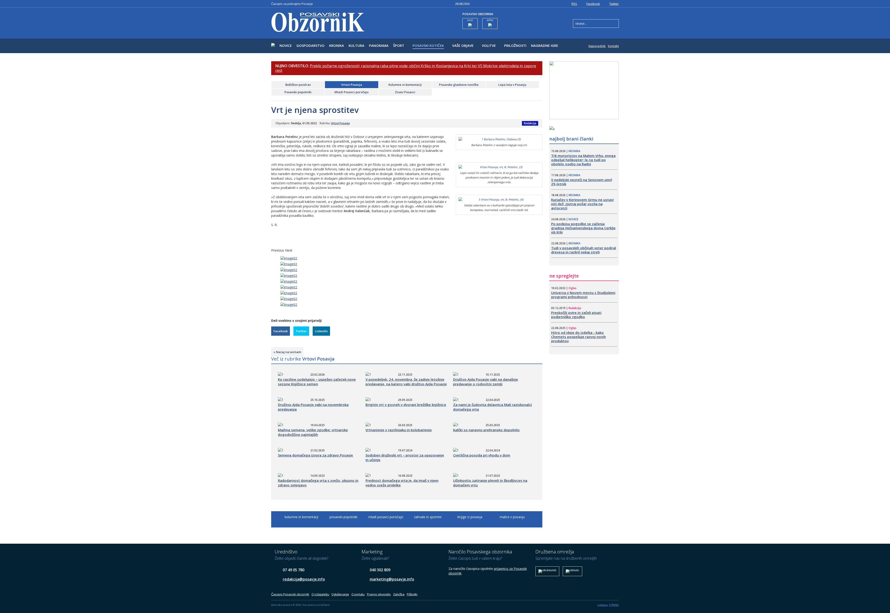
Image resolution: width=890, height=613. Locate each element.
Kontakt (613, 46)
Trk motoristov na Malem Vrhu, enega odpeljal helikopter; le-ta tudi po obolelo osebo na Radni (583, 159)
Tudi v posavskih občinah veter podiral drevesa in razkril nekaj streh (583, 250)
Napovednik (597, 46)
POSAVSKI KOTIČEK (428, 45)
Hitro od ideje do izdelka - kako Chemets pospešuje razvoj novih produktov (578, 336)
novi (470, 20)
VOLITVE (489, 45)
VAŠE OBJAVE (463, 45)
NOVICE (286, 45)
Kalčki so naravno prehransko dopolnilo (486, 430)
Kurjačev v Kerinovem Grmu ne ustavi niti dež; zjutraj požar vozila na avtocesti (582, 203)
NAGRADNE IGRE (544, 45)
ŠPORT (398, 45)
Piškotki (412, 594)
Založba (398, 594)
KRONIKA (336, 45)
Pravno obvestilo (379, 594)
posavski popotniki (343, 517)
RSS (574, 4)
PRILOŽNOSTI (515, 45)
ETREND (614, 605)
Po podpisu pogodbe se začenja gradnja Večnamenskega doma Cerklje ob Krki (583, 227)
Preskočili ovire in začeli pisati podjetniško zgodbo (576, 314)
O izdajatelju (320, 594)
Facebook (593, 4)
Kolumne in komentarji (405, 85)
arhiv (490, 20)
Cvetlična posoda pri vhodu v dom (481, 455)
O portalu (358, 594)
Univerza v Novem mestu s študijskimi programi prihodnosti (583, 294)
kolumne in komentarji (301, 517)
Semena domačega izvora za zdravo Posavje (315, 455)
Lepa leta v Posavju (512, 85)
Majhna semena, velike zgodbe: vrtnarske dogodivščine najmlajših (313, 432)
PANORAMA (378, 45)
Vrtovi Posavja (351, 85)
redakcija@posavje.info (304, 579)
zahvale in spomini (428, 517)
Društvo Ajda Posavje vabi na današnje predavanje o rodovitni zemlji (485, 381)
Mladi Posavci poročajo (351, 92)
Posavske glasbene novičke (459, 85)
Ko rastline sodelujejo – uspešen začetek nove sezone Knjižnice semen (317, 381)
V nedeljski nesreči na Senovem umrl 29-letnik (581, 181)
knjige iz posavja (470, 517)
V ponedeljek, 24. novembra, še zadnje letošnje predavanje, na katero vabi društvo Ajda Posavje (406, 381)
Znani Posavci (405, 92)
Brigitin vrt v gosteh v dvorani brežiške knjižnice (406, 404)
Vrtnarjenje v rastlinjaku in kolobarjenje (399, 430)
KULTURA (356, 45)
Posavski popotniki (298, 92)
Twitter (614, 4)
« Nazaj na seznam (287, 352)
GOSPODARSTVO (310, 45)
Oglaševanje (340, 594)
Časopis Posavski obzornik (290, 594)
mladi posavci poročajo (385, 517)
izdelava (603, 605)
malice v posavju (512, 517)
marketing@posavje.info (392, 579)
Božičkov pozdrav (298, 85)
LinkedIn (321, 331)
